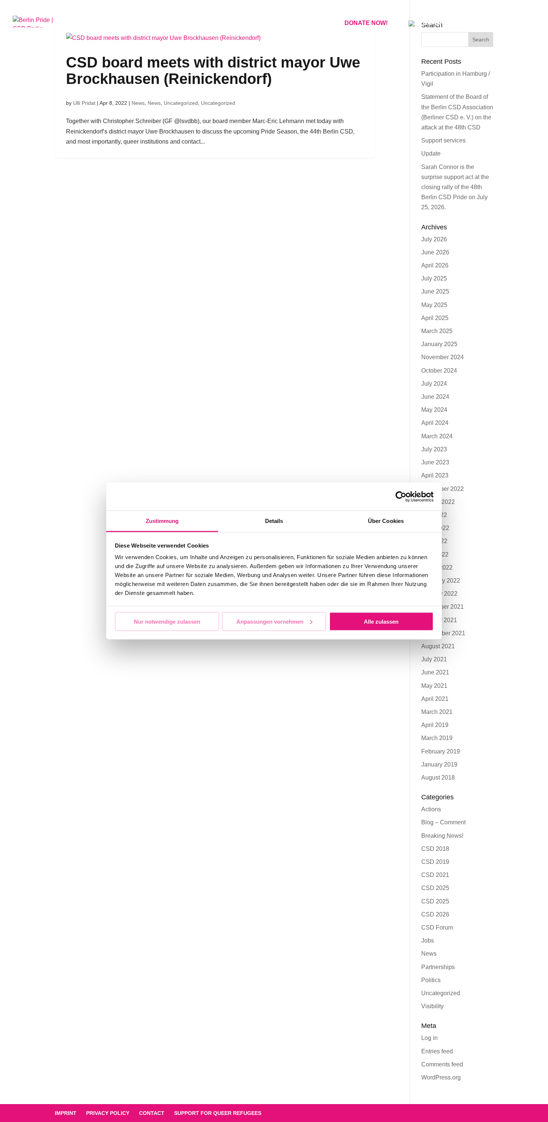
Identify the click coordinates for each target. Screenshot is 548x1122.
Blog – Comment (443, 822)
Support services (443, 140)
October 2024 (439, 370)
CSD (81, 23)
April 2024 (434, 423)
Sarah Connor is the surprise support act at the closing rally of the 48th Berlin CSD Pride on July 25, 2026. (455, 187)
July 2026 (434, 239)
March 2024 (437, 436)
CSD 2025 (435, 888)
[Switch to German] (425, 32)
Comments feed (442, 1064)
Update (431, 153)
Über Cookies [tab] (386, 521)
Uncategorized (181, 103)
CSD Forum (437, 927)
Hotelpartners (128, 23)
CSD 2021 (435, 875)
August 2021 (438, 646)
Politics (431, 980)
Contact (309, 23)
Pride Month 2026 (197, 23)
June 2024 (435, 397)
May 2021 (434, 686)
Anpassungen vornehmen (269, 621)
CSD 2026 (435, 914)
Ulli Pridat (84, 103)
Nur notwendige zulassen (167, 621)
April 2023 (434, 475)
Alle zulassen (381, 621)
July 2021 (434, 659)
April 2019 (434, 725)
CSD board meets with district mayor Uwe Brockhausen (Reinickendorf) (213, 70)
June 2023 (435, 462)
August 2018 (438, 777)
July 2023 (434, 449)
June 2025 (435, 291)
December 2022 (442, 489)
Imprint (65, 1113)
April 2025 (434, 318)
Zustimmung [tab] (162, 521)
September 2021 (443, 633)
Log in (429, 1038)
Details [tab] (274, 521)
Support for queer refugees (217, 1113)
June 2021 (435, 672)
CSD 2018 (435, 849)
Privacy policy (107, 1113)
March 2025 (437, 331)
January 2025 (439, 344)
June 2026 (435, 252)
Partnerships (438, 967)
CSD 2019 (435, 862)
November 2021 (442, 607)
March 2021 (437, 712)
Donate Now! (366, 23)
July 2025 (434, 278)
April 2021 (434, 699)
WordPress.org (441, 1077)
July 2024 (434, 383)
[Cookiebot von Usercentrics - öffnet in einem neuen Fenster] (401, 496)
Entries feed (437, 1051)
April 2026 (434, 265)
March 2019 (437, 738)
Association (260, 23)
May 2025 (434, 305)
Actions (431, 809)
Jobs (427, 940)
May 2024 (434, 410)
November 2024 (442, 357)
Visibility (432, 1006)
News (138, 103)
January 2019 (439, 764)
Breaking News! (442, 836)
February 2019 (440, 751)
